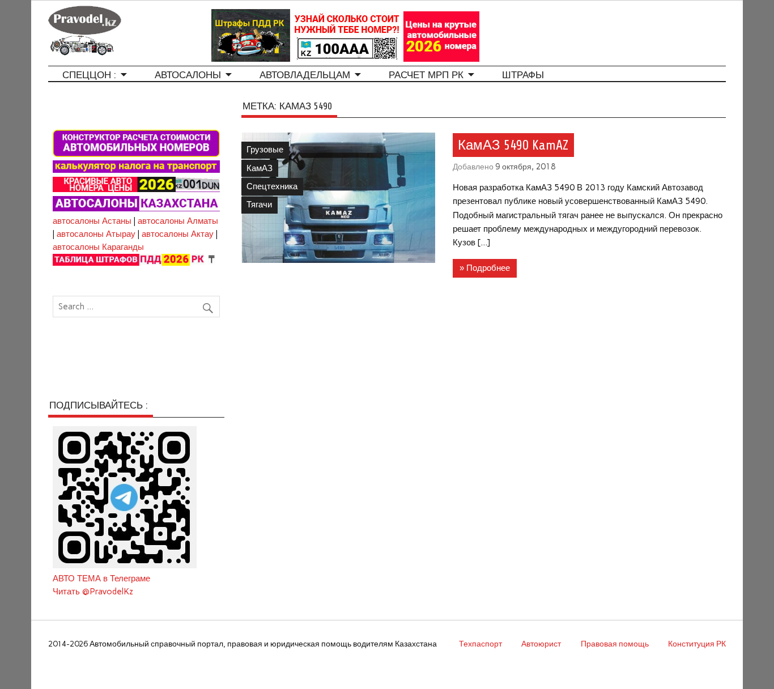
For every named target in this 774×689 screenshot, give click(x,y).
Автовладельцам (305, 75)
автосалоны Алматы (178, 221)
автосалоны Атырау (96, 234)
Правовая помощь (615, 643)
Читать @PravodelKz (93, 591)
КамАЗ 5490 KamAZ (513, 145)
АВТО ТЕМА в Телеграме (101, 578)
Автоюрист (541, 643)
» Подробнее (485, 268)
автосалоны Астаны (92, 221)
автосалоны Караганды (98, 247)
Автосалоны (188, 75)
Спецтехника (271, 186)
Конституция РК (697, 643)
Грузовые (264, 149)
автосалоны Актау (178, 234)
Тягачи (259, 204)
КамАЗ (259, 168)
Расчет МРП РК (426, 75)
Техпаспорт (480, 643)
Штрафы (523, 75)
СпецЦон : (89, 75)
